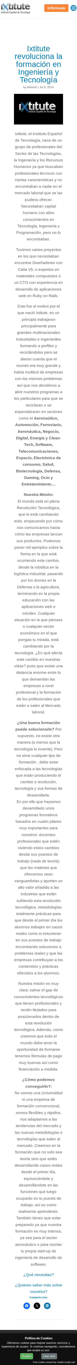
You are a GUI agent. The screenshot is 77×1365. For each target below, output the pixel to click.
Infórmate (56, 8)
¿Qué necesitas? (38, 1275)
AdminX (32, 87)
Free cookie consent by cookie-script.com (54, 1362)
